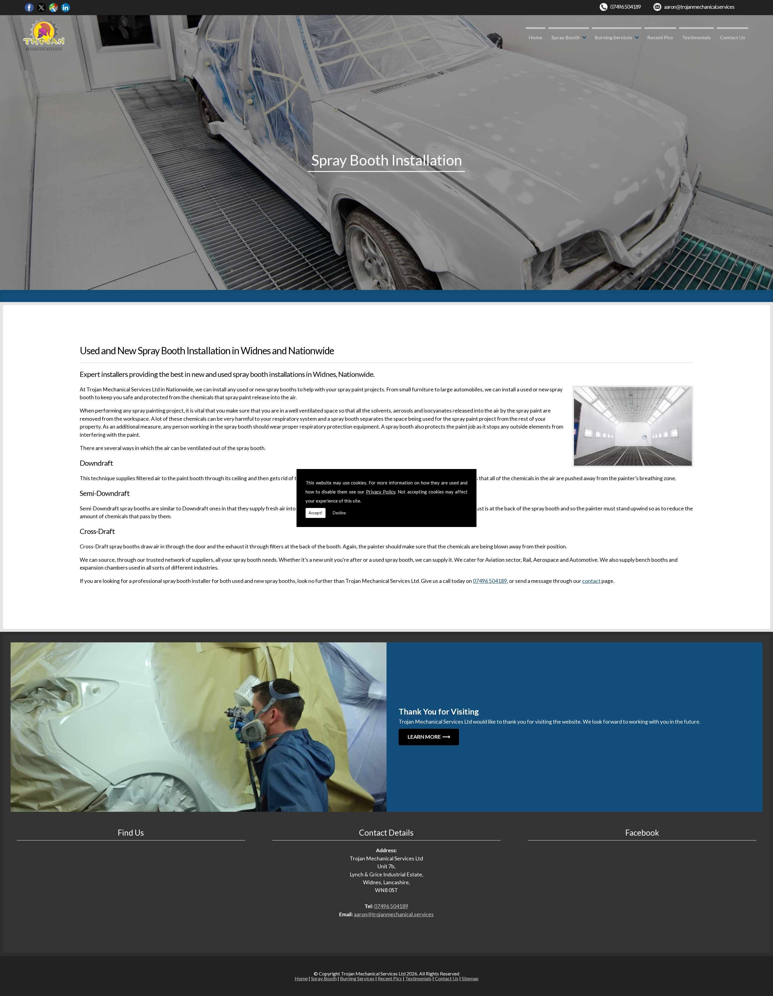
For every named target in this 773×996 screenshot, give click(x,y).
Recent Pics (660, 37)
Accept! (315, 512)
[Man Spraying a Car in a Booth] (198, 726)
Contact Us (732, 37)
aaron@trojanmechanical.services (699, 7)
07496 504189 (625, 7)
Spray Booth (565, 37)
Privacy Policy (380, 491)
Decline (339, 512)
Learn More (424, 737)
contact (591, 581)
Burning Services (613, 37)
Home (535, 37)
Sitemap (470, 978)
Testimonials (696, 37)
